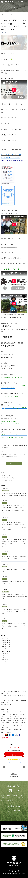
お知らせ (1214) (6, 475)
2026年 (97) (5, 638)
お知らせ (9, 14)
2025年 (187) (6, 640)
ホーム (2, 14)
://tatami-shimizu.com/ (14, 377)
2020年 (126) (6, 651)
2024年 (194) (6, 642)
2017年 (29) (5, 657)
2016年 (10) (5, 660)
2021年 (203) (6, 649)
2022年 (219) (6, 647)
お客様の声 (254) (7, 480)
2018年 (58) (5, 655)
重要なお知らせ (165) (8, 478)
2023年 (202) (6, 644)
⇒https (3, 377)
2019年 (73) (5, 653)
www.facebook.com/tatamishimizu (14, 396)
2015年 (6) (5, 662)
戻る (11, 463)
